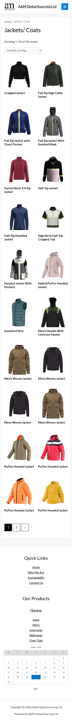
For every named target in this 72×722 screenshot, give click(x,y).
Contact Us (36, 582)
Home (7, 21)
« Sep (35, 688)
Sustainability (36, 577)
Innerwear (36, 630)
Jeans (36, 619)
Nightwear (36, 635)
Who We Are (36, 572)
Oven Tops (36, 640)
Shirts (36, 625)
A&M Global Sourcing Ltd (37, 6)
